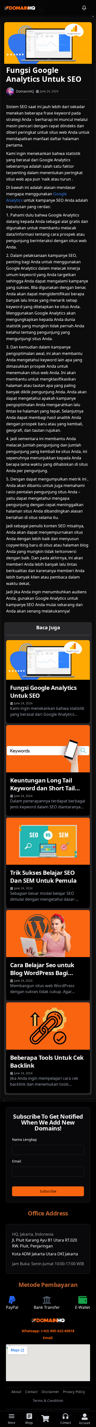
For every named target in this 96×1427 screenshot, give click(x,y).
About (16, 1391)
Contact (31, 1391)
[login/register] (84, 1416)
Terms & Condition (48, 1400)
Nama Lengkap (24, 1139)
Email (16, 1161)
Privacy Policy (74, 1391)
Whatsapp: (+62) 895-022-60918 (48, 1330)
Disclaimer (50, 1391)
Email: (48, 1337)
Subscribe (48, 1191)
